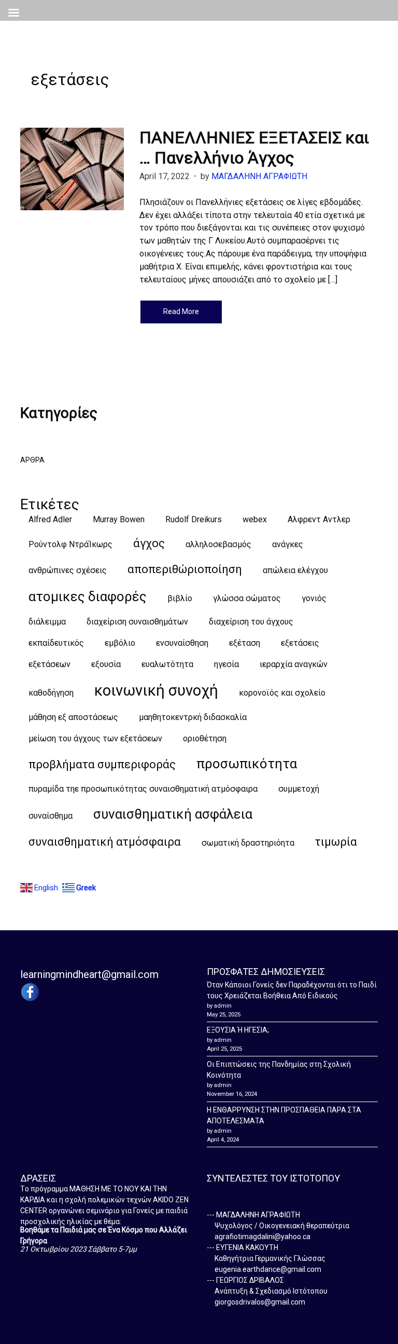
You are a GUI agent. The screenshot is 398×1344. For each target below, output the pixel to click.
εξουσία (106, 664)
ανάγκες (287, 544)
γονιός (314, 598)
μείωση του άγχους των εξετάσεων (95, 738)
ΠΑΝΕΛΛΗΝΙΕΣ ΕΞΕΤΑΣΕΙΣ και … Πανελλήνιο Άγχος (254, 147)
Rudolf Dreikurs (193, 519)
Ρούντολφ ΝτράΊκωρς (70, 544)
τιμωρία (336, 841)
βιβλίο (179, 598)
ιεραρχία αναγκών (294, 664)
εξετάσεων (49, 664)
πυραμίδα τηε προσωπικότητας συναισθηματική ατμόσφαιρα (143, 789)
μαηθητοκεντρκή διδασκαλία (193, 717)
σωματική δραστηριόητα (248, 843)
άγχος (149, 543)
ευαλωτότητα (167, 664)
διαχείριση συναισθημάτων (137, 622)
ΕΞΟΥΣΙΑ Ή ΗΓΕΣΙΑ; (238, 1030)
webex (255, 519)
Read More (181, 311)
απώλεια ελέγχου (295, 570)
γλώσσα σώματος (247, 598)
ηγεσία (226, 664)
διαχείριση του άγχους (251, 622)
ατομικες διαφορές (88, 596)
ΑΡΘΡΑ (32, 460)
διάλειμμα (47, 622)
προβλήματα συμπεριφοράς (102, 764)
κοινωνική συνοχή (156, 690)
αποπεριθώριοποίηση (184, 569)
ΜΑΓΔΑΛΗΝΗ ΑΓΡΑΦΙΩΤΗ (259, 176)
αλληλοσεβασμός (218, 544)
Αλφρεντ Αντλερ (319, 519)
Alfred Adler (50, 519)
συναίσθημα (51, 816)
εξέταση (244, 643)
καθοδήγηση (51, 693)
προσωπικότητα (246, 763)
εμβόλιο (120, 643)
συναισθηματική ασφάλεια (172, 814)
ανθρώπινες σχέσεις (68, 570)
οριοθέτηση (204, 738)
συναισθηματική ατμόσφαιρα (105, 841)
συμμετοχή (298, 789)
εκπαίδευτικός (56, 643)
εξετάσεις (300, 643)
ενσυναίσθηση (182, 643)
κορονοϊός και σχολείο (282, 693)
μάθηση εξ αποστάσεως (73, 717)
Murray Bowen (119, 519)
